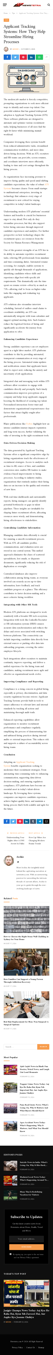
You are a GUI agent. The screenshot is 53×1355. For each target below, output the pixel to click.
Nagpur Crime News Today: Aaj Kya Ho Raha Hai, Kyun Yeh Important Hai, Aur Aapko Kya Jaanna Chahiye (34, 1088)
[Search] (48, 4)
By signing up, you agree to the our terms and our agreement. (27, 1256)
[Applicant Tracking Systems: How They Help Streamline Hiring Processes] (26, 78)
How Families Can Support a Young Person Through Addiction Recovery (23, 981)
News (7, 1305)
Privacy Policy (25, 1257)
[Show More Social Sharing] (46, 57)
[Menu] (5, 4)
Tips (6, 20)
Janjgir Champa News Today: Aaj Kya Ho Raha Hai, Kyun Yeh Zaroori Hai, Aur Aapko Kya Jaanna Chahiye (26, 1314)
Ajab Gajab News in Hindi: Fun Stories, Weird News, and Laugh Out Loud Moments (34, 1069)
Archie (16, 49)
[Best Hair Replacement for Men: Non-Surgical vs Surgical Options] (26, 1004)
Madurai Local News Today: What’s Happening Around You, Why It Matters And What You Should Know (34, 1181)
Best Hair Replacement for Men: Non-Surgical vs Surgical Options (26, 1023)
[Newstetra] (27, 5)
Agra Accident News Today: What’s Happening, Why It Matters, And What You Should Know (34, 1127)
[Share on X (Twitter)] (15, 57)
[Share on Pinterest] (23, 57)
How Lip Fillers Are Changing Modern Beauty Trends (37, 841)
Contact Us (30, 1347)
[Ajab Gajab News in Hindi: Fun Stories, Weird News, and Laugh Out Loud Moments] (10, 1070)
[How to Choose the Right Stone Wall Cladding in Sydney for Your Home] (26, 919)
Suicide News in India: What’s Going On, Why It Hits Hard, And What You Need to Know (33, 1165)
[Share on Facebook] (7, 57)
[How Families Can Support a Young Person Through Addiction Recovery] (26, 962)
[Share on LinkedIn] (31, 57)
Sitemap (41, 1347)
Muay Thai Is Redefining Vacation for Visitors (31, 1193)
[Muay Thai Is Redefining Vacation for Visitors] (10, 1195)
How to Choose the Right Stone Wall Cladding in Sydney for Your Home (26, 938)
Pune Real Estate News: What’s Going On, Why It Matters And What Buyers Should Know (34, 1108)
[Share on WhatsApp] (39, 57)
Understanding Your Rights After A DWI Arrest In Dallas (15, 841)
